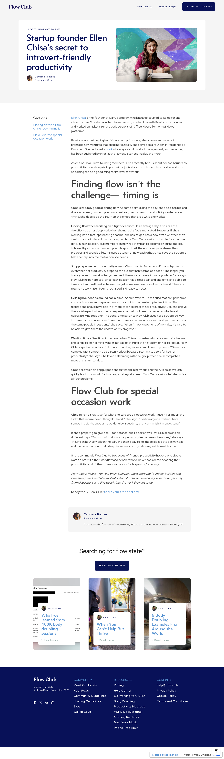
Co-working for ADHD (129, 696)
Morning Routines (126, 717)
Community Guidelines (90, 696)
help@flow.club (167, 685)
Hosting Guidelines (87, 701)
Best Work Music (126, 722)
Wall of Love (82, 712)
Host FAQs (81, 690)
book (109, 149)
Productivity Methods (129, 706)
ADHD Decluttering (128, 712)
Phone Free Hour (126, 728)
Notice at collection (165, 754)
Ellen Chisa (78, 117)
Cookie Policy (166, 696)
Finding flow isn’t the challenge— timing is (47, 126)
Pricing (119, 685)
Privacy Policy (166, 690)
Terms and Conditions (172, 701)
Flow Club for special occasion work (47, 136)
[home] (20, 6)
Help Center (123, 690)
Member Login (167, 6)
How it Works (144, 6)
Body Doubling (124, 701)
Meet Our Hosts (85, 685)
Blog (77, 706)
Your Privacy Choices (197, 754)
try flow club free (198, 6)
